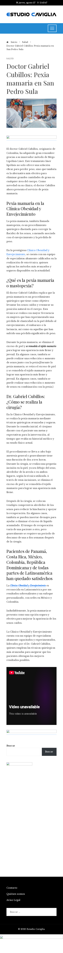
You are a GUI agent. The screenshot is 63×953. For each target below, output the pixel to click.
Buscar (10, 745)
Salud (10, 59)
